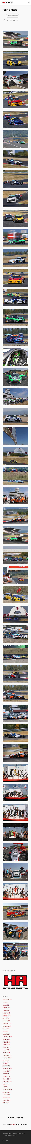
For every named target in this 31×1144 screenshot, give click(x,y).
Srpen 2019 (6, 1005)
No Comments (13, 16)
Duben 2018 (6, 1045)
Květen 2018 (6, 1042)
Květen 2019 (6, 1010)
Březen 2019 (6, 1015)
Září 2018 (5, 1031)
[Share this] (4, 20)
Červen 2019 (6, 1008)
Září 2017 (5, 1063)
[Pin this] (17, 20)
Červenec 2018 (7, 1037)
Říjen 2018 (6, 1029)
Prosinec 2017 (7, 1055)
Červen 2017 (6, 1071)
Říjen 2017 (6, 1060)
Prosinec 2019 (7, 1000)
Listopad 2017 (7, 1058)
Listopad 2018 (7, 1026)
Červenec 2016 (7, 1089)
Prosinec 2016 (7, 1081)
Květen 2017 (6, 1074)
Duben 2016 (6, 1097)
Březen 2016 (6, 1100)
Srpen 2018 (6, 1034)
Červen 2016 (6, 1092)
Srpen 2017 (6, 1066)
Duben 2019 (6, 1013)
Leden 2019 (6, 1021)
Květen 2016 (6, 1095)
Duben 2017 (6, 1076)
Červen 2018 (6, 1039)
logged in (13, 1124)
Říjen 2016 (6, 1084)
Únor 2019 (6, 1018)
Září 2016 (5, 1087)
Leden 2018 (6, 1052)
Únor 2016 (6, 1103)
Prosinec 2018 (7, 1023)
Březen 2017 (6, 1079)
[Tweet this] (7, 20)
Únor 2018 (6, 1050)
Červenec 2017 (7, 1068)
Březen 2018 (6, 1047)
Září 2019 (5, 1002)
